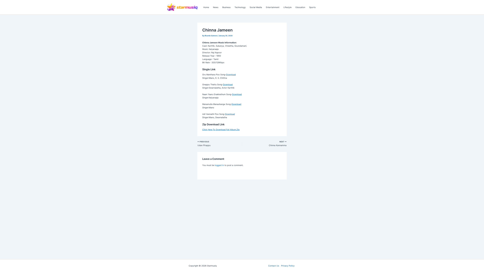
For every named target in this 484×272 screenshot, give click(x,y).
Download (231, 74)
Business (226, 7)
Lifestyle (287, 7)
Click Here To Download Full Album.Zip (221, 129)
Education (300, 7)
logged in (219, 165)
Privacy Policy (288, 265)
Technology (240, 7)
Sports (312, 7)
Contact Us (273, 265)
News (215, 7)
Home (206, 7)
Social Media (256, 7)
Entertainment (272, 7)
